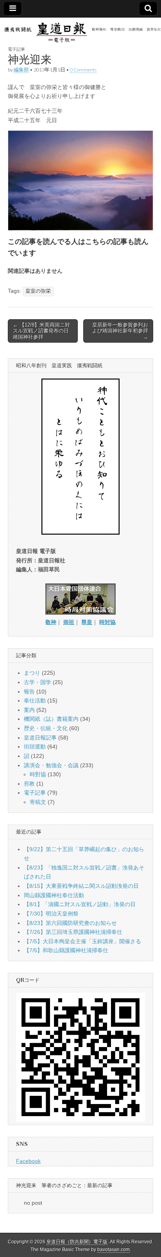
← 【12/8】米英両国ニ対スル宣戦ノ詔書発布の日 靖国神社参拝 (43, 331)
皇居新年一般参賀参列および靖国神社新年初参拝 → (120, 331)
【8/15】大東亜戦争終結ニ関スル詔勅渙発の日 (81, 886)
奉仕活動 (35, 700)
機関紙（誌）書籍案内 (51, 719)
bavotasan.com (113, 1249)
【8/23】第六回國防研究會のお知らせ (70, 923)
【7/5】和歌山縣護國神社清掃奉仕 (66, 950)
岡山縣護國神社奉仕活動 (54, 895)
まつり (32, 673)
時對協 (38, 774)
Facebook (28, 1161)
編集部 (21, 70)
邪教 (29, 784)
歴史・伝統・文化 (46, 728)
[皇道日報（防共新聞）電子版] (80, 32)
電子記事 (16, 49)
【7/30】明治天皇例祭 (51, 913)
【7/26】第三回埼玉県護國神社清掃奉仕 (73, 932)
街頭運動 (35, 746)
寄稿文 (38, 802)
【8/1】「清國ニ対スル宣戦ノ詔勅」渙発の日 (80, 904)
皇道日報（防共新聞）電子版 (77, 1242)
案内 (29, 710)
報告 (29, 691)
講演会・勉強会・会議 (51, 765)
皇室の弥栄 (38, 291)
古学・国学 (37, 682)
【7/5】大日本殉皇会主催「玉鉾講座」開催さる (82, 941)
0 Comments (83, 70)
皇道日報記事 (40, 737)
